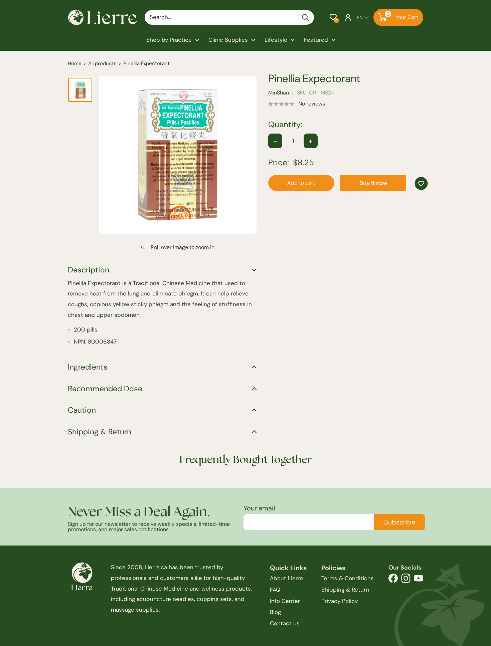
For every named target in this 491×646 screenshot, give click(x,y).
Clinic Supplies (228, 39)
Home (74, 63)
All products (102, 63)
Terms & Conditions (347, 578)
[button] (333, 17)
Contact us (285, 623)
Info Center (285, 601)
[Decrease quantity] (275, 141)
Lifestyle (276, 39)
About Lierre (286, 578)
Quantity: (285, 125)
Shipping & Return (345, 589)
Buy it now (373, 183)
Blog (275, 612)
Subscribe (399, 522)
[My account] (348, 17)
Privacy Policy (339, 601)
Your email (259, 508)
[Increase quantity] (311, 141)
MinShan (278, 92)
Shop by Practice (169, 39)
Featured (316, 39)
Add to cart (301, 183)
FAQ (275, 589)
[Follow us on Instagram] (406, 580)
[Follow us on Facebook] (393, 580)
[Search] (305, 17)
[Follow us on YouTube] (418, 580)
